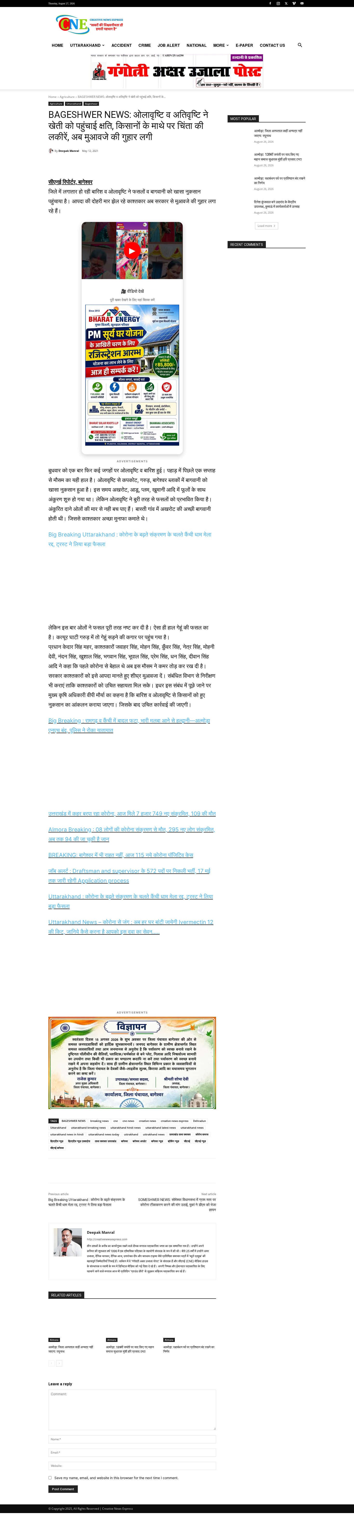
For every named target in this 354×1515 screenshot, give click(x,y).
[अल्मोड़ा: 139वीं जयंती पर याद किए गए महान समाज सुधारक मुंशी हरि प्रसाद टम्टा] (132, 1323)
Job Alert (169, 45)
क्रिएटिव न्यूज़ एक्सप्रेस (79, 1141)
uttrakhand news (153, 1134)
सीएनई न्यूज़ (200, 1141)
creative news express (174, 1121)
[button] (300, 45)
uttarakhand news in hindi (67, 1134)
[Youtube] (302, 3)
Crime (144, 45)
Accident (121, 45)
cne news (128, 1121)
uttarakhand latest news (160, 1127)
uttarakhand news (192, 1127)
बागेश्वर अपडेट (139, 1141)
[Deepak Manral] (51, 150)
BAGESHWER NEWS (73, 1121)
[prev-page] (51, 1363)
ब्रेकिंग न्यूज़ (173, 1141)
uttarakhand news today (103, 1134)
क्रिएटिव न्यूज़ (56, 1141)
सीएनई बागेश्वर (57, 1148)
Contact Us (272, 45)
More (219, 45)
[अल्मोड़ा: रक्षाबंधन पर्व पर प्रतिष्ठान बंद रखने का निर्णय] (189, 1323)
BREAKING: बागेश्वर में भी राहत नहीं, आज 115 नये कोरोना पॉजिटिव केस (120, 855)
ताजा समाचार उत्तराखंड (105, 1141)
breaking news (99, 1121)
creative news (147, 1121)
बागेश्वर (124, 1141)
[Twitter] (286, 3)
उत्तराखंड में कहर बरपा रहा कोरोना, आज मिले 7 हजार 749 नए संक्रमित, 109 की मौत (132, 813)
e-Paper (244, 45)
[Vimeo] (294, 3)
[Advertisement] (132, 589)
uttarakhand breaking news (88, 1127)
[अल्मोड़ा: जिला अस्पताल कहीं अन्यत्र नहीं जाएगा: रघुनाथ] (74, 1323)
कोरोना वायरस (202, 1134)
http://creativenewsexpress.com (107, 1239)
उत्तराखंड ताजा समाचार (180, 1134)
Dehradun (199, 1121)
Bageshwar (91, 103)
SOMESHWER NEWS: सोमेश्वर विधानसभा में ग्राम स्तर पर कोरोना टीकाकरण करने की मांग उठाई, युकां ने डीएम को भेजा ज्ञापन (177, 1205)
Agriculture (67, 97)
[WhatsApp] (81, 163)
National (197, 45)
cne (115, 1121)
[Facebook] (270, 3)
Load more (265, 226)
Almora (54, 1339)
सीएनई (187, 1141)
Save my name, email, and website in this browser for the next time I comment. (116, 1478)
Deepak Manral (69, 151)
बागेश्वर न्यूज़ (157, 1141)
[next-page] (59, 1363)
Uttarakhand (85, 45)
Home (57, 45)
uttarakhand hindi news (126, 1127)
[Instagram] (278, 3)
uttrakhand (131, 1134)
